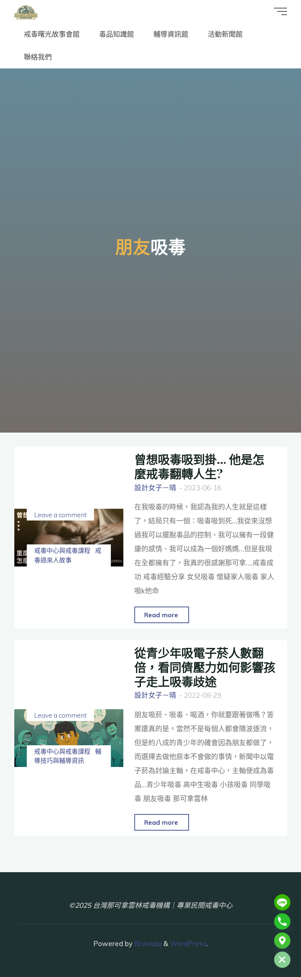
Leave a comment (60, 515)
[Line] (282, 902)
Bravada (147, 943)
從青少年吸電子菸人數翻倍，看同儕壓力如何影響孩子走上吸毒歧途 (204, 666)
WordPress (188, 943)
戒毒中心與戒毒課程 (62, 550)
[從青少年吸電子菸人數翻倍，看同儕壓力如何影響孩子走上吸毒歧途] (68, 738)
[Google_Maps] (282, 940)
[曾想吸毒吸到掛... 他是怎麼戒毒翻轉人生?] (68, 537)
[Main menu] (280, 11)
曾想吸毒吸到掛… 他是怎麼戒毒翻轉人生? (199, 466)
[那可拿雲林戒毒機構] (26, 11)
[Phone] (282, 921)
